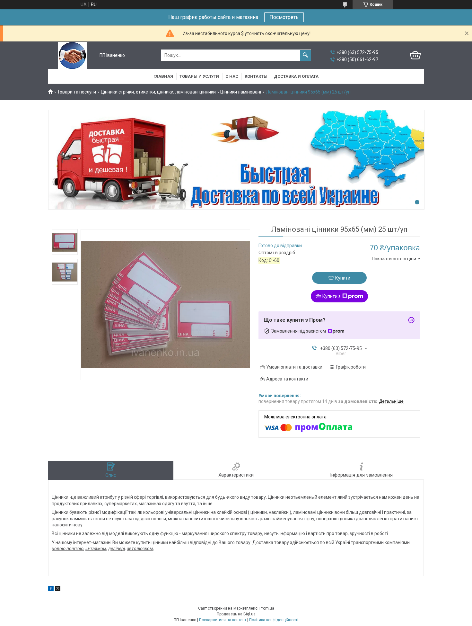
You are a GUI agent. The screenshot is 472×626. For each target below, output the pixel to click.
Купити (342, 278)
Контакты (256, 76)
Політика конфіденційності (273, 620)
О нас (231, 76)
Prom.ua (266, 608)
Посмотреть (284, 17)
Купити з (331, 296)
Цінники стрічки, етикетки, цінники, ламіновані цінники (158, 91)
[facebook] (51, 589)
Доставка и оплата (296, 76)
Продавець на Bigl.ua (236, 614)
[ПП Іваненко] (72, 55)
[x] (57, 589)
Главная (163, 76)
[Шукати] (305, 55)
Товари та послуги (76, 91)
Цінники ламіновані (240, 91)
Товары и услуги (199, 76)
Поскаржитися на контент (222, 620)
